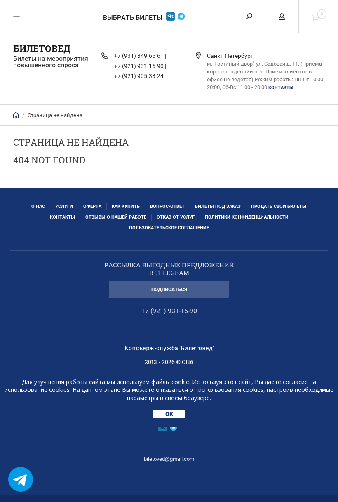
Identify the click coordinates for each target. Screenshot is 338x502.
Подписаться (169, 289)
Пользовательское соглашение (169, 228)
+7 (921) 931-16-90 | (140, 66)
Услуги (64, 206)
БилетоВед (41, 48)
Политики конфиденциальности (247, 217)
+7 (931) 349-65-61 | (140, 55)
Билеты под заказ (218, 206)
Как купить (126, 206)
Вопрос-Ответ (167, 206)
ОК (169, 414)
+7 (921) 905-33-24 (139, 76)
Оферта (92, 206)
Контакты (280, 87)
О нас (38, 206)
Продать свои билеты (278, 206)
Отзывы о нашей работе (115, 217)
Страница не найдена (55, 115)
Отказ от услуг (176, 217)
